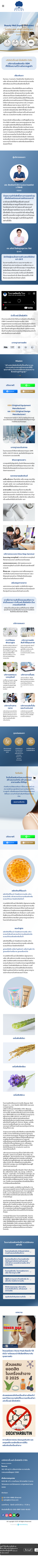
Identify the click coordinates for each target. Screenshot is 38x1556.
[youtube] (10, 1515)
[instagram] (6, 1515)
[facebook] (3, 1515)
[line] (14, 1515)
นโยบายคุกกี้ (5, 1552)
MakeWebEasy (23, 1525)
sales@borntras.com (11, 1500)
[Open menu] (3, 6)
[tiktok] (17, 1515)
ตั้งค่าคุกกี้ (28, 1550)
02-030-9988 (9, 1497)
